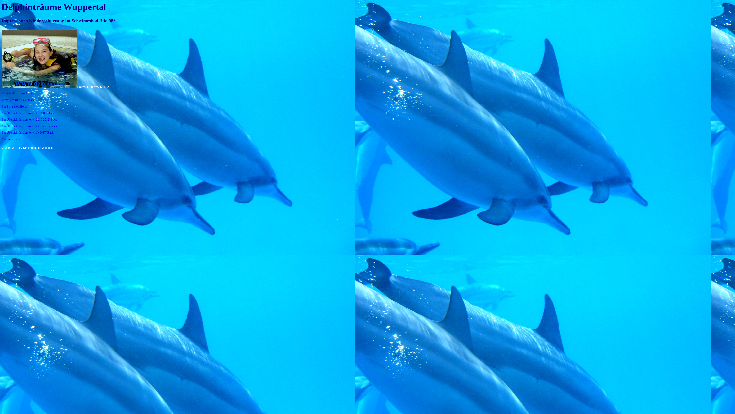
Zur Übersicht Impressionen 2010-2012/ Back (29, 119)
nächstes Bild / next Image (17, 93)
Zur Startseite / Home (14, 106)
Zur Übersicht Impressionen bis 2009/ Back (28, 113)
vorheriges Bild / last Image (18, 100)
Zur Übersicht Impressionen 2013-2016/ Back (29, 126)
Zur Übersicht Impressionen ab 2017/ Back (28, 132)
